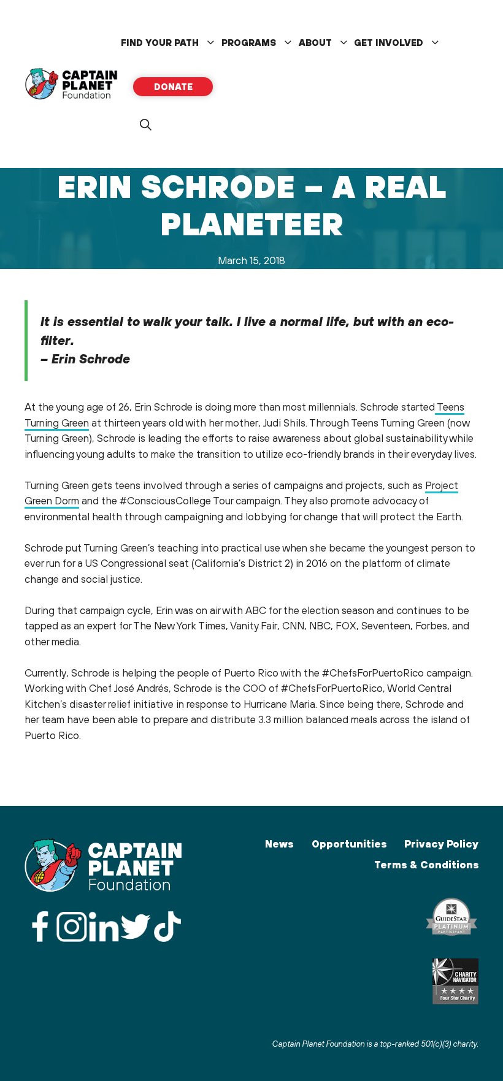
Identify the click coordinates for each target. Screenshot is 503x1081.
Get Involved (388, 42)
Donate (173, 87)
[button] (145, 125)
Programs (248, 42)
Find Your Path (160, 42)
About (315, 42)
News (279, 844)
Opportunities (349, 844)
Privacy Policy (441, 844)
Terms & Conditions (426, 865)
